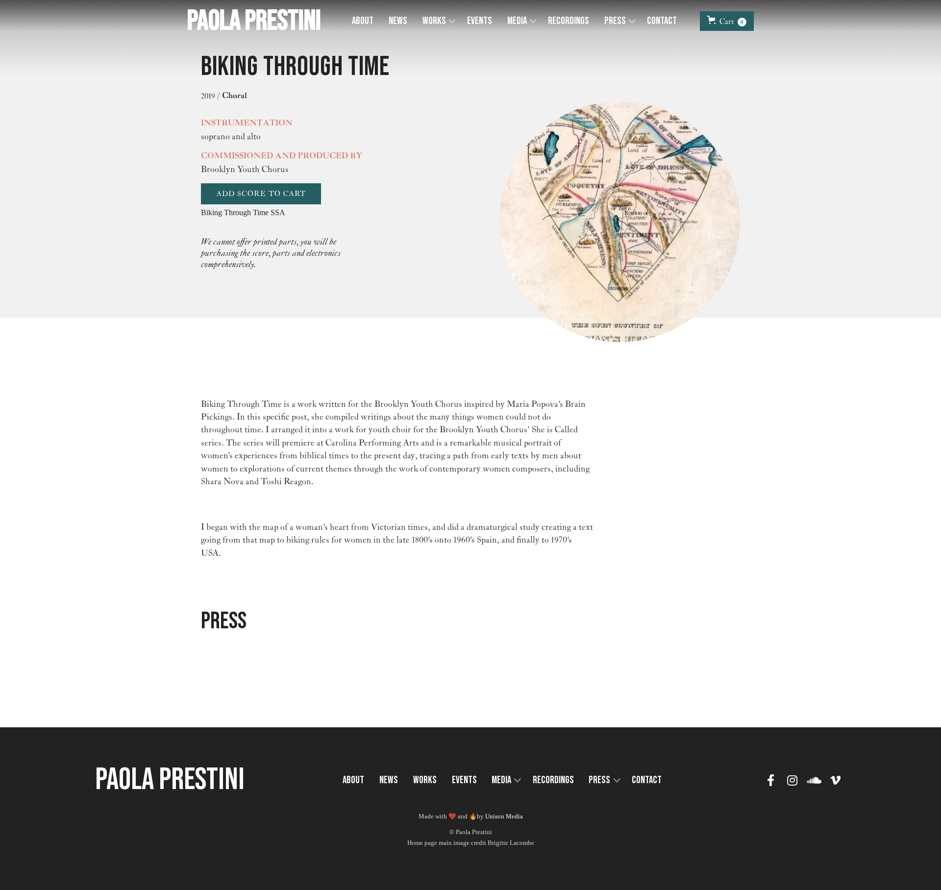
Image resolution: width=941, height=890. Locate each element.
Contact (662, 21)
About (362, 21)
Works (425, 780)
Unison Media (504, 816)
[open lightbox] (619, 221)
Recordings (568, 21)
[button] (437, 21)
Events (479, 21)
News (398, 21)
